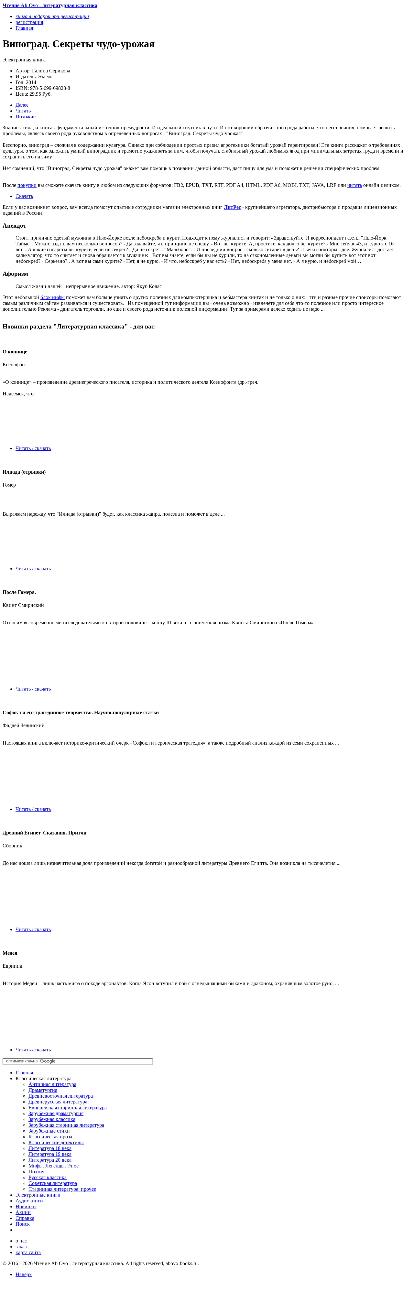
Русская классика (47, 1177)
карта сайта (28, 1252)
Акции (23, 1212)
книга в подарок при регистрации (52, 16)
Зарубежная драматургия (55, 1113)
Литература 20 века (49, 1160)
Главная (24, 1072)
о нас (21, 1240)
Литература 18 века (49, 1148)
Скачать (24, 196)
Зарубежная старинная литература (66, 1125)
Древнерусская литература (57, 1101)
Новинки (26, 1206)
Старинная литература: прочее (62, 1189)
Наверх (24, 1274)
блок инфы (52, 297)
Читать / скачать (33, 448)
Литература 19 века (49, 1154)
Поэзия (36, 1171)
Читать (23, 110)
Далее (22, 105)
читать (354, 185)
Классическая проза (50, 1136)
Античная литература (52, 1084)
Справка (25, 1218)
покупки (27, 185)
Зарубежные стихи (49, 1131)
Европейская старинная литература (67, 1107)
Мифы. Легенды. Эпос (53, 1165)
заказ (21, 1246)
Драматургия (42, 1090)
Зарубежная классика (51, 1119)
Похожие (26, 116)
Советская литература (52, 1183)
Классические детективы (56, 1142)
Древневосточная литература (60, 1096)
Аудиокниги (29, 1200)
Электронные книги (38, 1195)
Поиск (23, 1224)
